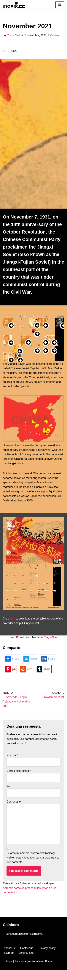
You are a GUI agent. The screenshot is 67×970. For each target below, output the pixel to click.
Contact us (26, 948)
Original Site (26, 952)
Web (9, 786)
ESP (5, 50)
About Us (9, 948)
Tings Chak (14, 35)
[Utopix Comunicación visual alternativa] (14, 5)
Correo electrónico (19, 770)
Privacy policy (47, 948)
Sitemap (9, 952)
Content (55, 35)
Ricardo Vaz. (23, 637)
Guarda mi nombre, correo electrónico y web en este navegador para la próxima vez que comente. (33, 857)
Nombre (12, 755)
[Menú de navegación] (59, 5)
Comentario (15, 801)
